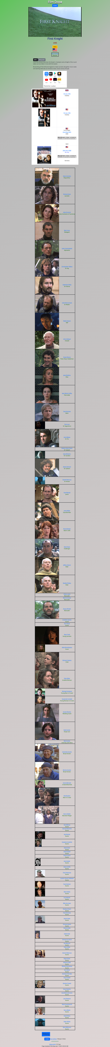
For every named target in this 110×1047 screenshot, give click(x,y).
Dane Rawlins (67, 989)
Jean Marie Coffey (67, 393)
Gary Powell (67, 977)
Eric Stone (67, 623)
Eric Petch (67, 970)
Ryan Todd (67, 634)
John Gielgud (67, 339)
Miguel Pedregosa (67, 966)
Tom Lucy (67, 424)
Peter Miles (67, 947)
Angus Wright (67, 609)
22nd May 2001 (67, 132)
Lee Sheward (67, 998)
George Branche (67, 828)
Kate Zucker (67, 730)
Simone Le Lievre (67, 939)
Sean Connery (67, 176)
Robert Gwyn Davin (67, 448)
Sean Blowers (67, 454)
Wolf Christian (67, 598)
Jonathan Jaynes (66, 620)
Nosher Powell (67, 983)
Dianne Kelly (67, 928)
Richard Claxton (67, 660)
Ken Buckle (67, 834)
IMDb (55, 47)
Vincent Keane (67, 924)
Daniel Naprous (67, 479)
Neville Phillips (67, 583)
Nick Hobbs (67, 892)
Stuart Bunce (67, 357)
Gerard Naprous (67, 953)
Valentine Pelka (67, 284)
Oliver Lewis (67, 594)
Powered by (47, 86)
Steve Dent (67, 848)
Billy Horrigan (67, 903)
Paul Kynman (67, 411)
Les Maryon (67, 943)
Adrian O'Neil (67, 962)
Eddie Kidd (67, 934)
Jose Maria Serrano (67, 993)
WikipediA (42, 60)
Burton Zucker (67, 770)
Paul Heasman (67, 872)
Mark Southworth (67, 1004)
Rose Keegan (67, 529)
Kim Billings (67, 825)
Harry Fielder (67, 814)
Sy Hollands (67, 897)
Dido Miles (67, 678)
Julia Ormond (67, 212)
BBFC (35, 60)
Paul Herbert (67, 884)
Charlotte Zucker (67, 752)
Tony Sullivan (53, 1039)
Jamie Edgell (67, 851)
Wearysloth (52, 1044)
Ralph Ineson (67, 321)
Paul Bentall (67, 492)
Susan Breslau (67, 712)
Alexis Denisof (67, 467)
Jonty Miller (67, 510)
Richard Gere (67, 194)
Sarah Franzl (66, 855)
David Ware (67, 1016)
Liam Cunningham (67, 248)
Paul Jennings (67, 913)
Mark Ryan (67, 547)
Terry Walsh (67, 1010)
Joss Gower (67, 861)
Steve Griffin (67, 867)
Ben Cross (67, 230)
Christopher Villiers (67, 266)
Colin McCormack (67, 303)
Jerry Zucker (55, 53)
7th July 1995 (66, 94)
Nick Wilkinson (67, 1027)
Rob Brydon (67, 796)
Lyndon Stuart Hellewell (67, 878)
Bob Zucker (67, 741)
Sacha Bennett (67, 783)
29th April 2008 (67, 150)
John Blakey (67, 437)
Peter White (67, 1021)
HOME (55, 5)
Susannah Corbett (67, 699)
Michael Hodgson (67, 691)
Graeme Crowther (67, 842)
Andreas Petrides (67, 974)
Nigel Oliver (67, 958)
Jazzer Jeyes (67, 918)
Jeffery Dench (67, 565)
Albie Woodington (67, 647)
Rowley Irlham (67, 909)
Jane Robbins (67, 375)
